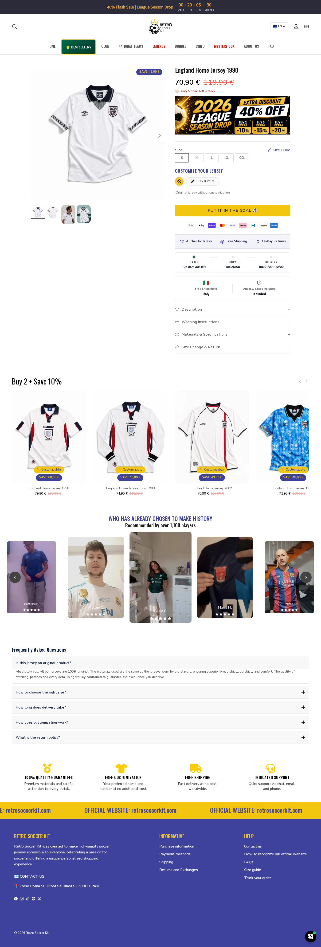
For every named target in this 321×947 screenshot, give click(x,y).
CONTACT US (32, 876)
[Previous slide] (15, 577)
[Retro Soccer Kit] (160, 26)
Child (200, 46)
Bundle (180, 46)
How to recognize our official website (275, 854)
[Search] (14, 26)
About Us (251, 46)
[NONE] (179, 181)
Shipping (166, 862)
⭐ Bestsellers (78, 46)
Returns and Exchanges (178, 869)
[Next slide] (306, 577)
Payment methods (175, 854)
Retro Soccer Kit (37, 933)
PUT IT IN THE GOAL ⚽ (233, 210)
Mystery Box (224, 46)
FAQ (271, 46)
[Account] (295, 26)
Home (51, 46)
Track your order (257, 877)
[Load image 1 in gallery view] (98, 133)
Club (105, 46)
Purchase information (176, 846)
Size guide (252, 869)
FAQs (249, 862)
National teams (131, 46)
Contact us (253, 846)
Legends (159, 46)
